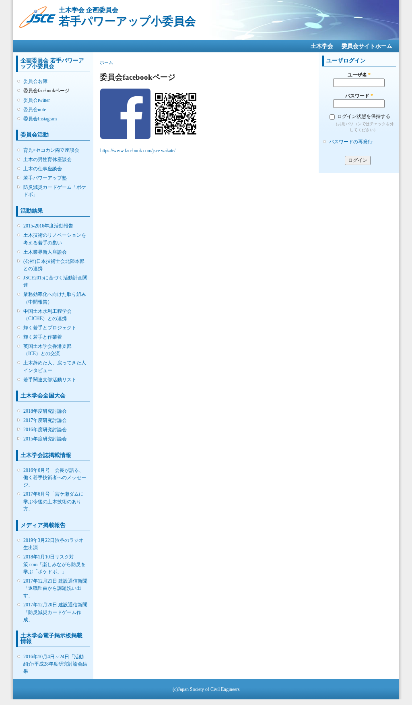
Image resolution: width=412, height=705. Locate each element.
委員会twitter (36, 100)
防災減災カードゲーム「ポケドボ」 (54, 190)
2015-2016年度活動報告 (48, 226)
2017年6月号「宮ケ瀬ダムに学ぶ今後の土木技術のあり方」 (53, 501)
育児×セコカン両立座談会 (51, 150)
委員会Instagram (40, 119)
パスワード (359, 96)
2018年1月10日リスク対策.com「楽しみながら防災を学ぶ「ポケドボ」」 (54, 564)
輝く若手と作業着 (42, 337)
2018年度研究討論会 (45, 411)
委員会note (34, 109)
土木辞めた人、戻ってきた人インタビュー (54, 366)
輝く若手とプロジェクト (49, 328)
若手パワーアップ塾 (45, 178)
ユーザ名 (359, 75)
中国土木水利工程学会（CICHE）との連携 (47, 314)
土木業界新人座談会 (45, 252)
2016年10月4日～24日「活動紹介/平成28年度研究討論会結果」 (55, 664)
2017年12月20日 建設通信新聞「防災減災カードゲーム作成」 (55, 612)
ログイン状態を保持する (363, 116)
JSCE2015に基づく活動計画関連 (55, 281)
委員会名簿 (35, 81)
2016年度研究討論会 (45, 429)
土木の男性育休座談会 (47, 159)
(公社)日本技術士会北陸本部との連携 (53, 264)
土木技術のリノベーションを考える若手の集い (54, 238)
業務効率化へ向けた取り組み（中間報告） (54, 298)
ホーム (106, 62)
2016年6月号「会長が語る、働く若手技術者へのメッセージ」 (54, 477)
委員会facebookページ (46, 90)
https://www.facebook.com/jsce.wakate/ (137, 150)
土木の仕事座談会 (42, 169)
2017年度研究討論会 (45, 420)
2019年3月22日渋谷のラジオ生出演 (53, 544)
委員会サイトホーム (367, 46)
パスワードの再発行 (351, 142)
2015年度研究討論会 (45, 439)
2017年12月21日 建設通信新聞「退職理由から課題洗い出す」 (55, 588)
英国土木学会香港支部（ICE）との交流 (47, 349)
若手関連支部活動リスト (49, 379)
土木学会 (322, 46)
